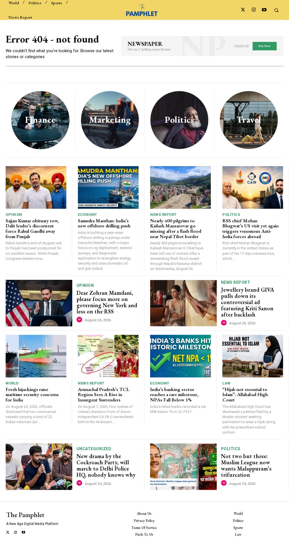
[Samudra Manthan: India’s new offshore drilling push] (108, 187)
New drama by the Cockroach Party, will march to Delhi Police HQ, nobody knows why (105, 465)
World (12, 383)
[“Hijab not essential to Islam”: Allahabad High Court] (252, 356)
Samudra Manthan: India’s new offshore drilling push (104, 223)
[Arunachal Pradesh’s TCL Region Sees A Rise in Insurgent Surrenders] (108, 356)
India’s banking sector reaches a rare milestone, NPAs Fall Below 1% (174, 394)
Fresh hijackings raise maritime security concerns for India (33, 394)
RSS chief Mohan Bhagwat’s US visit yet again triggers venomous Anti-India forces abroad (250, 228)
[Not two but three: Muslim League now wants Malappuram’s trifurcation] (183, 466)
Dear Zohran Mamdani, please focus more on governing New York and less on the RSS (106, 302)
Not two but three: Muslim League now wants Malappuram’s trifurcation (246, 465)
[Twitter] (243, 10)
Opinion (14, 214)
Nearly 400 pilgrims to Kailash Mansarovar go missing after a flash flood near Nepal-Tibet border (175, 228)
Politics (231, 214)
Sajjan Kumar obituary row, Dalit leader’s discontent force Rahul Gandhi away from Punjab (32, 228)
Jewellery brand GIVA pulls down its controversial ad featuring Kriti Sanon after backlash (247, 302)
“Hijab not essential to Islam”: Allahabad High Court (245, 394)
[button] (276, 10)
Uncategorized (93, 449)
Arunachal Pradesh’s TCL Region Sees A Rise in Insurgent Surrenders (103, 394)
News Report (163, 214)
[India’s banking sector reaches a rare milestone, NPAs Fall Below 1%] (180, 356)
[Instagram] (253, 10)
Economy (87, 214)
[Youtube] (264, 10)
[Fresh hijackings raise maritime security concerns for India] (36, 356)
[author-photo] (80, 320)
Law (226, 383)
